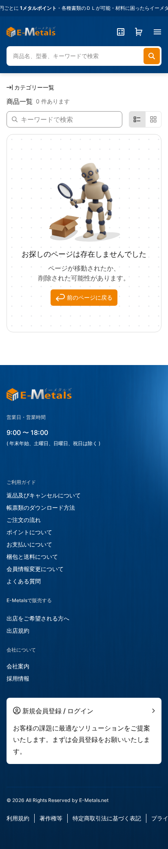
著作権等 (51, 818)
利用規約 (18, 818)
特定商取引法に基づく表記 (107, 818)
